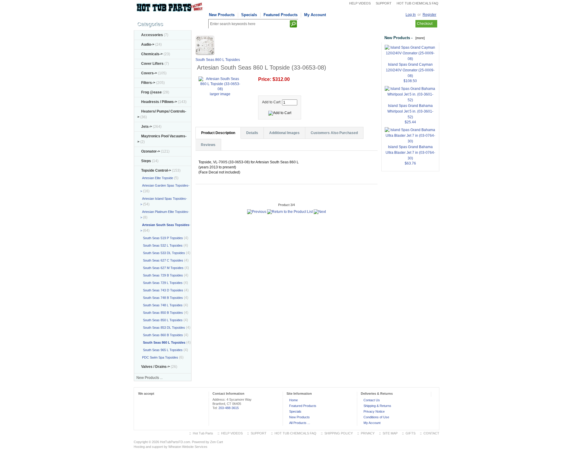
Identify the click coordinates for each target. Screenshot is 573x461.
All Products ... (299, 423)
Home (293, 400)
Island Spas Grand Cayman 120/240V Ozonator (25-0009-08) (410, 70)
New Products (222, 15)
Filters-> (148, 83)
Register (429, 15)
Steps (146, 161)
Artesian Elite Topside (156, 178)
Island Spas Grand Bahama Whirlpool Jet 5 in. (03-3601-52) (410, 111)
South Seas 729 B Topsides (161, 275)
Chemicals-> (152, 54)
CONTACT (431, 433)
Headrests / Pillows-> (159, 102)
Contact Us (371, 400)
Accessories (152, 35)
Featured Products (281, 15)
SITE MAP (390, 433)
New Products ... (149, 378)
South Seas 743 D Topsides (161, 290)
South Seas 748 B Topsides (161, 297)
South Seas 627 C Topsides (161, 260)
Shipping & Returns (377, 406)
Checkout (424, 23)
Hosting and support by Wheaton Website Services (170, 446)
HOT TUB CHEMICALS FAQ (417, 3)
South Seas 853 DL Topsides (162, 327)
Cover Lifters (152, 64)
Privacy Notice (374, 411)
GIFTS (410, 433)
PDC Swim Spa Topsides (159, 357)
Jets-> (146, 127)
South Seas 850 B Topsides (161, 312)
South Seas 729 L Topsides (161, 283)
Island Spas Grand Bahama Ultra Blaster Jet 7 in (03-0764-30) (410, 152)
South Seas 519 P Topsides (161, 238)
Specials (249, 15)
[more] (419, 38)
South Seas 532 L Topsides (161, 245)
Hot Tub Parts (203, 433)
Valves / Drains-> (155, 367)
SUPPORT (384, 3)
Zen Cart (216, 442)
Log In (411, 15)
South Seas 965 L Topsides (161, 350)
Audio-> (147, 44)
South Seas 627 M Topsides (162, 268)
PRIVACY (368, 433)
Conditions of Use (376, 417)
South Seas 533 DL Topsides (162, 253)
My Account (315, 15)
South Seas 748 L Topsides (161, 305)
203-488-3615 (228, 408)
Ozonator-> (150, 151)
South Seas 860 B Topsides (161, 335)
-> (156, 170)
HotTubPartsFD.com (175, 442)
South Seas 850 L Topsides (161, 320)
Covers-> (149, 73)
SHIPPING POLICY (338, 433)
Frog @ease (151, 92)
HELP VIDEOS (360, 3)
